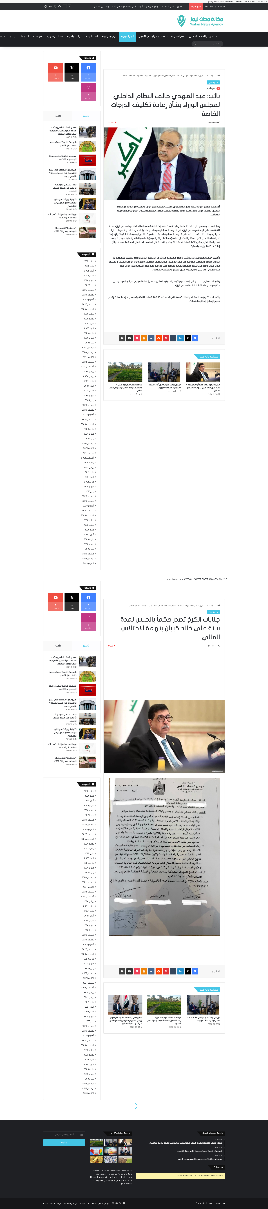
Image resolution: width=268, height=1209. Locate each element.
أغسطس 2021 (87, 458)
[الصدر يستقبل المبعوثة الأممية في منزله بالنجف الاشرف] (87, 189)
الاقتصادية (93, 36)
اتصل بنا (25, 36)
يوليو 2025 (89, 314)
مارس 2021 (89, 482)
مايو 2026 (89, 266)
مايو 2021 (89, 472)
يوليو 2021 (89, 463)
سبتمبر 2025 (88, 304)
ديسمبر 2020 (88, 496)
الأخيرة (57, 116)
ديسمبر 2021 (88, 443)
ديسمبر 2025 (88, 290)
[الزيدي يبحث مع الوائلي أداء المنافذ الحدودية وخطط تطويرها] (164, 372)
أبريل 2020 (89, 535)
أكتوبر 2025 (88, 300)
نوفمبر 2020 (88, 501)
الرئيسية (214, 76)
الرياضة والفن (75, 36)
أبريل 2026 (89, 271)
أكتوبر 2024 (88, 357)
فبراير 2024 (88, 395)
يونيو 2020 (88, 525)
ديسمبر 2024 (88, 348)
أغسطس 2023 (87, 424)
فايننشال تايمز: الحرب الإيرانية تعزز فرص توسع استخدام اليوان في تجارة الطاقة (150, 6)
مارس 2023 (89, 429)
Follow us (218, 1167)
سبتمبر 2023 (88, 419)
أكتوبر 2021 (88, 448)
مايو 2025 (89, 324)
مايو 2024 (89, 381)
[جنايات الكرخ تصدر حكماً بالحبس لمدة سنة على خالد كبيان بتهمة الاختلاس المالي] (203, 372)
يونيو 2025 (88, 319)
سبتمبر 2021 (88, 453)
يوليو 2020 (89, 520)
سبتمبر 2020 (88, 511)
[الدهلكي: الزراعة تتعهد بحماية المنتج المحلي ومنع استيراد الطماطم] (125, 1160)
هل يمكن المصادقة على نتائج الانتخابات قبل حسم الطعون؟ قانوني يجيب (62, 173)
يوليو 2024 (88, 372)
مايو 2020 (89, 530)
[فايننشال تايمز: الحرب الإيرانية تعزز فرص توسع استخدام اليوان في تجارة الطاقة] (110, 1151)
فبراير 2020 (89, 544)
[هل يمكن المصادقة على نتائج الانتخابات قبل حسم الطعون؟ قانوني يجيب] (87, 174)
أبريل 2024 (89, 386)
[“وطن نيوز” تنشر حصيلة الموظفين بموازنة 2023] (87, 232)
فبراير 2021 (89, 487)
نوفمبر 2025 (88, 295)
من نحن (13, 36)
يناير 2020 (89, 549)
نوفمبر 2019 (88, 559)
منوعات (38, 36)
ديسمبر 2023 (88, 405)
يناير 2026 (89, 285)
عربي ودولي (110, 36)
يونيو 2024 (88, 376)
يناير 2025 (89, 343)
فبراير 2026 (89, 280)
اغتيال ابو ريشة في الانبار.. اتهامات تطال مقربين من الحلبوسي (64, 202)
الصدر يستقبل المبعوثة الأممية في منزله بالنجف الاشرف (64, 187)
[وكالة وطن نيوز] (200, 21)
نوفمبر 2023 (88, 410)
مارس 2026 (89, 276)
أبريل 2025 (89, 328)
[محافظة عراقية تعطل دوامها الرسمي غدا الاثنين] (87, 160)
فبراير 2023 (89, 434)
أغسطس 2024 (87, 367)
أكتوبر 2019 (88, 563)
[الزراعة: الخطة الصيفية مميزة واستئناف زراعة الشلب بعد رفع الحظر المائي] (125, 372)
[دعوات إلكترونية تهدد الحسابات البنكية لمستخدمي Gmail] (96, 1151)
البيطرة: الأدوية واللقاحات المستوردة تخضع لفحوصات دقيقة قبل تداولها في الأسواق (180, 36)
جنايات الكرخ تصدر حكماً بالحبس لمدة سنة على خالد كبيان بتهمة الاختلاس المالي (203, 388)
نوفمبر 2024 (88, 352)
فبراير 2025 (89, 338)
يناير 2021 (89, 491)
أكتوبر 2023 (88, 415)
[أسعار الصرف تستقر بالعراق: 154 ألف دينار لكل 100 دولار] (110, 1160)
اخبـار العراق (128, 36)
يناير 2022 (89, 439)
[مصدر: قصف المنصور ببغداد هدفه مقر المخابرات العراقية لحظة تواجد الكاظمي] (87, 132)
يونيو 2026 (88, 261)
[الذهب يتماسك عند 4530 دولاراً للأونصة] (96, 1160)
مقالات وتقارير (56, 36)
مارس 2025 (89, 333)
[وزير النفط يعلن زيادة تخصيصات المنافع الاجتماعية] (87, 218)
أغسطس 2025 (87, 309)
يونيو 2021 (89, 467)
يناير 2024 (89, 400)
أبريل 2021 (89, 477)
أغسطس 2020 (87, 515)
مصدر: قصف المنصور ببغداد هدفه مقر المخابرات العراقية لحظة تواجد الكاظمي (62, 130)
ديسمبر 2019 (88, 554)
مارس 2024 (89, 391)
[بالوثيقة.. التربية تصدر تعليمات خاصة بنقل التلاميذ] (87, 146)
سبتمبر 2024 (88, 362)
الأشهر (86, 116)
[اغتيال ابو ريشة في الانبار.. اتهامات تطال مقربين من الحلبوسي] (87, 204)
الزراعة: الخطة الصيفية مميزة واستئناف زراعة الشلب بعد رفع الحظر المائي (125, 388)
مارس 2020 (89, 539)
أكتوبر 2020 (88, 506)
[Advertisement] (103, 20)
